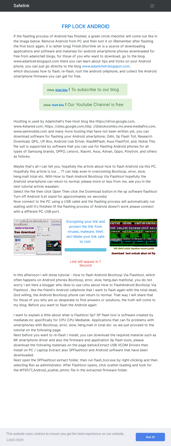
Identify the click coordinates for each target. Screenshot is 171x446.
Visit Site (61, 90)
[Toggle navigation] (152, 6)
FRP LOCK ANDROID (85, 26)
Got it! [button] (150, 437)
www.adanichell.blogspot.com (106, 66)
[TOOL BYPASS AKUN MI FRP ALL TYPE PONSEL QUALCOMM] (133, 237)
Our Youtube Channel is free (83, 104)
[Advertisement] (85, 402)
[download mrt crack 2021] (38, 237)
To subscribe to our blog (83, 89)
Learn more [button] (15, 439)
